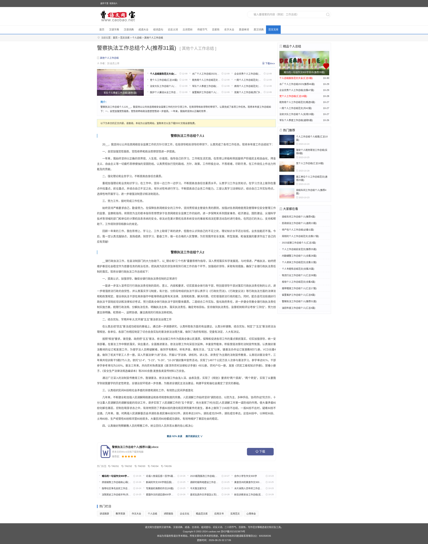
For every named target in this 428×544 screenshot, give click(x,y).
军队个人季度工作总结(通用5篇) (206, 86)
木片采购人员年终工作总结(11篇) (249, 488)
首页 (101, 29)
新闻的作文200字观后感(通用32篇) (160, 482)
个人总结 (137, 37)
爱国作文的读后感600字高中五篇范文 (160, 494)
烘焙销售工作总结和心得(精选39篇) (116, 482)
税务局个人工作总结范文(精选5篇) (206, 80)
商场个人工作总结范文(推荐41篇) (248, 86)
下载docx (270, 63)
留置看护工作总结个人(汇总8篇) (206, 92)
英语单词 (244, 29)
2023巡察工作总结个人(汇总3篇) (299, 242)
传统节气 (202, 29)
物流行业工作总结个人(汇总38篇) (299, 275)
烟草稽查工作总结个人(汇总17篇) (299, 288)
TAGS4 (154, 466)
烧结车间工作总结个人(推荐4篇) (298, 216)
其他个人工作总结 (153, 37)
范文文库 (273, 29)
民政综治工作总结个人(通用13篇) (299, 223)
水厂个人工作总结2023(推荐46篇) (206, 73)
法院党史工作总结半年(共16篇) (116, 494)
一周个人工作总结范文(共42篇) (248, 80)
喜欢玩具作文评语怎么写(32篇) (205, 494)
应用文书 (219, 513)
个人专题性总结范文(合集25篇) (298, 268)
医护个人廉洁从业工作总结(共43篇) (164, 92)
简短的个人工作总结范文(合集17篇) (300, 236)
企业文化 (184, 513)
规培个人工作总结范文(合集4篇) (298, 281)
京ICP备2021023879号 (233, 531)
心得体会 (251, 513)
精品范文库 (202, 513)
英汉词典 (259, 29)
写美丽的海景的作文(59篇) (160, 488)
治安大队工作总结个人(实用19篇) (164, 86)
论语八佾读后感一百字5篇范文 (160, 476)
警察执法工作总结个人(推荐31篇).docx (135, 447)
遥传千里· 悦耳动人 (109, 3)
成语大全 (143, 29)
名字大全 (229, 29)
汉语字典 (114, 29)
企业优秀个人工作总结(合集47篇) (248, 73)
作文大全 (136, 513)
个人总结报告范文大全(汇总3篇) (164, 73)
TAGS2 (128, 466)
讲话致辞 (104, 513)
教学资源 (120, 513)
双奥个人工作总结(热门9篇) (248, 92)
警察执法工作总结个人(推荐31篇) (299, 301)
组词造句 (158, 29)
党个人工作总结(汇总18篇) (164, 80)
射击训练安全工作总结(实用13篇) (249, 494)
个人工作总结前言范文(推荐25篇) (299, 249)
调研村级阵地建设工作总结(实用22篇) (205, 482)
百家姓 (216, 29)
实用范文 (235, 513)
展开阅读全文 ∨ (194, 436)
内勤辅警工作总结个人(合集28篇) (299, 255)
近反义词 (173, 29)
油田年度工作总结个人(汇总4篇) (298, 308)
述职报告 (168, 513)
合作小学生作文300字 (245, 476)
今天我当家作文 (198, 488)
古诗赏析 (188, 29)
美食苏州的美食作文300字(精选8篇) (249, 482)
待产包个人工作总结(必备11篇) (298, 229)
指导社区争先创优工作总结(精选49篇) (116, 488)
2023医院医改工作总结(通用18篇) (205, 476)
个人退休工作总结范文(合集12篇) (299, 262)
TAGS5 (168, 466)
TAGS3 (141, 466)
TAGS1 (115, 466)
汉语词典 (129, 29)
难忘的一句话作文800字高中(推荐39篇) (116, 476)
